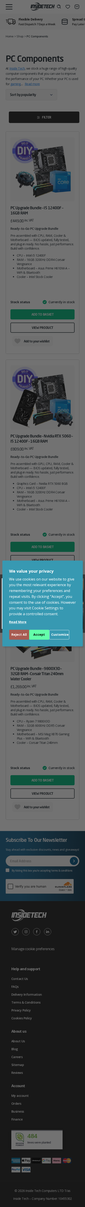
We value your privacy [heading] (31, 571)
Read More (18, 622)
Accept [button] (39, 635)
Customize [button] (60, 635)
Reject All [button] (19, 635)
